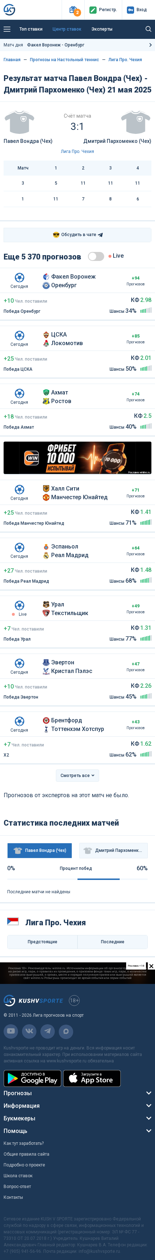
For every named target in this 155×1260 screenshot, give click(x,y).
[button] (73, 10)
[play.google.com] (32, 1078)
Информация (22, 1105)
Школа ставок (18, 1175)
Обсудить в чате (74, 234)
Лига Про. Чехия (125, 59)
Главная (12, 59)
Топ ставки (31, 29)
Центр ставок (67, 29)
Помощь (15, 1131)
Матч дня (44, 45)
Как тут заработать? (24, 1143)
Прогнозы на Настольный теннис (64, 59)
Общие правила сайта (26, 1154)
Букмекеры (19, 1118)
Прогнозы (18, 1093)
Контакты (13, 1197)
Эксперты (102, 29)
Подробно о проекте (24, 1165)
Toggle (96, 256)
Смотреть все (75, 775)
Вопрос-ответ (17, 1186)
